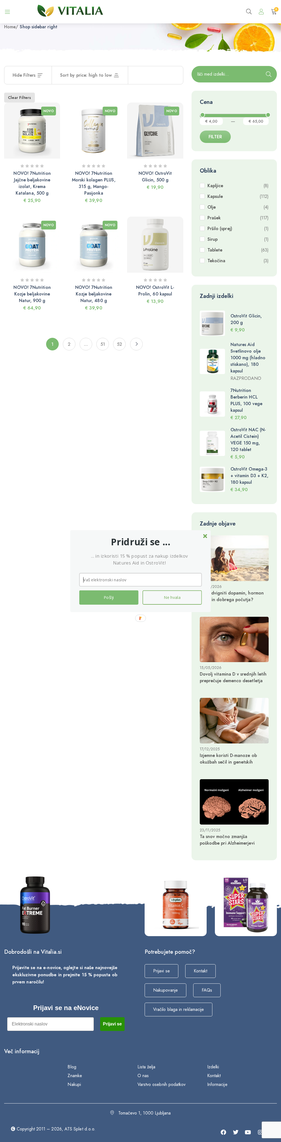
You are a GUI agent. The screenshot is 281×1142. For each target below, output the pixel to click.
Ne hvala (172, 597)
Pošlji (109, 597)
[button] (140, 542)
